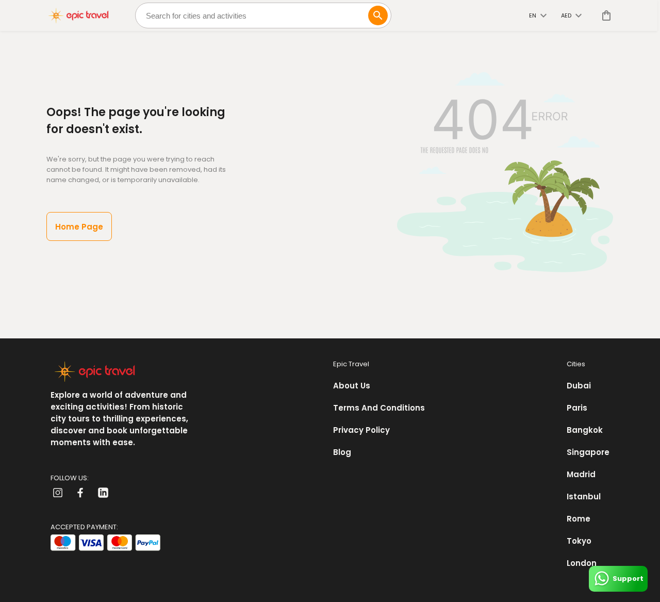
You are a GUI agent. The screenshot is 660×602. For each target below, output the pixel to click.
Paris (577, 407)
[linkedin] (103, 492)
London (582, 563)
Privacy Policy (361, 430)
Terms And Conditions (379, 407)
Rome (578, 518)
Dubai (579, 385)
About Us (351, 385)
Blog (342, 452)
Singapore (588, 452)
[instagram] (58, 492)
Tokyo (579, 540)
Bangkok (585, 430)
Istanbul (584, 496)
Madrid (581, 474)
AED (566, 15)
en (532, 15)
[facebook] (80, 492)
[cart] (604, 15)
